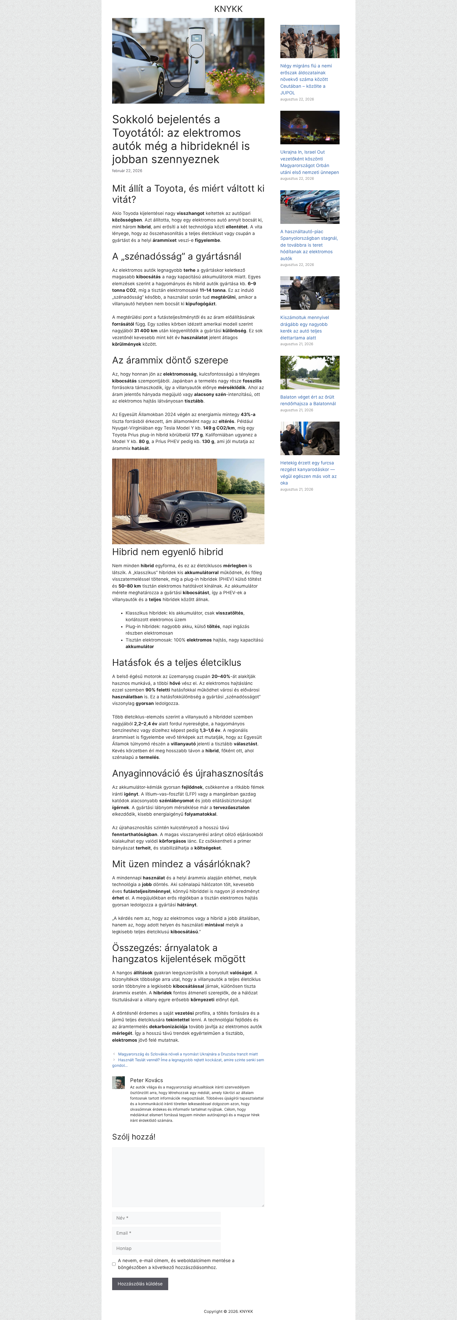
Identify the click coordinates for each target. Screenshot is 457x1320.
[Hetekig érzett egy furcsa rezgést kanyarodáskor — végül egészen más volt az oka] (310, 451)
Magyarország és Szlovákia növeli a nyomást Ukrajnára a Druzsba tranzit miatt (188, 1054)
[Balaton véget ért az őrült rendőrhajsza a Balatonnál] (310, 385)
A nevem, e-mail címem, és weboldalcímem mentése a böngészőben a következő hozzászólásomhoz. (176, 1264)
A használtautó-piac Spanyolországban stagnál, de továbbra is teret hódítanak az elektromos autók (309, 245)
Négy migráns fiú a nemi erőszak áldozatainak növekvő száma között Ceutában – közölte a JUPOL (306, 79)
